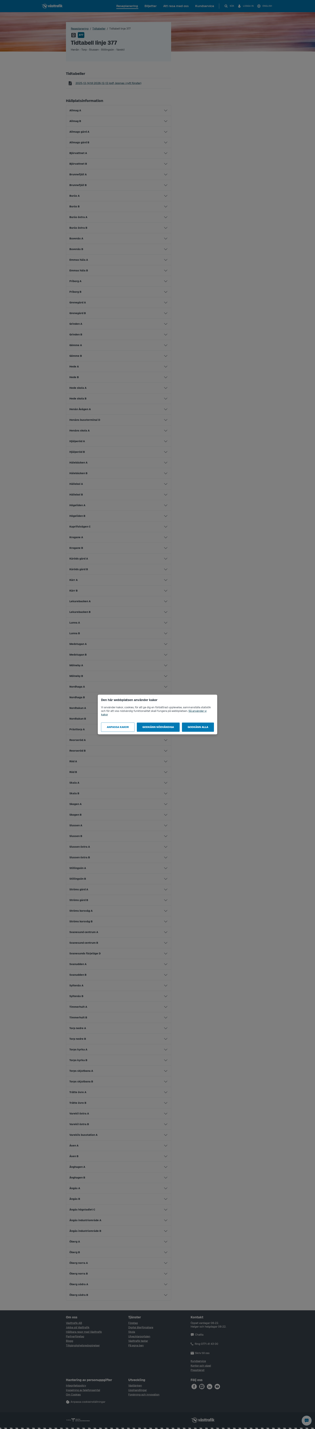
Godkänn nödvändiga (158, 727)
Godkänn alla (198, 727)
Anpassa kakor (118, 727)
